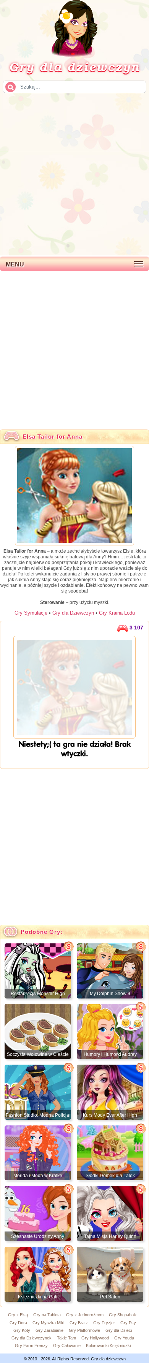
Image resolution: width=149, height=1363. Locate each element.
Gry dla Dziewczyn (73, 613)
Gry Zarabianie (49, 1330)
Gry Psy (128, 1322)
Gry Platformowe (84, 1330)
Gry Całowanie (67, 1345)
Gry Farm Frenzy (31, 1345)
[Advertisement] (74, 174)
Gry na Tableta (47, 1314)
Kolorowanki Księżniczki (108, 1345)
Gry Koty (21, 1330)
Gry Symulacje (31, 613)
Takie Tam (66, 1338)
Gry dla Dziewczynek (31, 1338)
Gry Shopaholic (123, 1314)
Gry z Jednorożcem (85, 1314)
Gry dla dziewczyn (74, 66)
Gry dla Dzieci (118, 1330)
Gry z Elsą (18, 1314)
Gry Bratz (79, 1322)
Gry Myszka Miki (48, 1322)
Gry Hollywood (95, 1338)
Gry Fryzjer (104, 1322)
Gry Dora (18, 1322)
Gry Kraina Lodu (117, 613)
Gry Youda (124, 1338)
